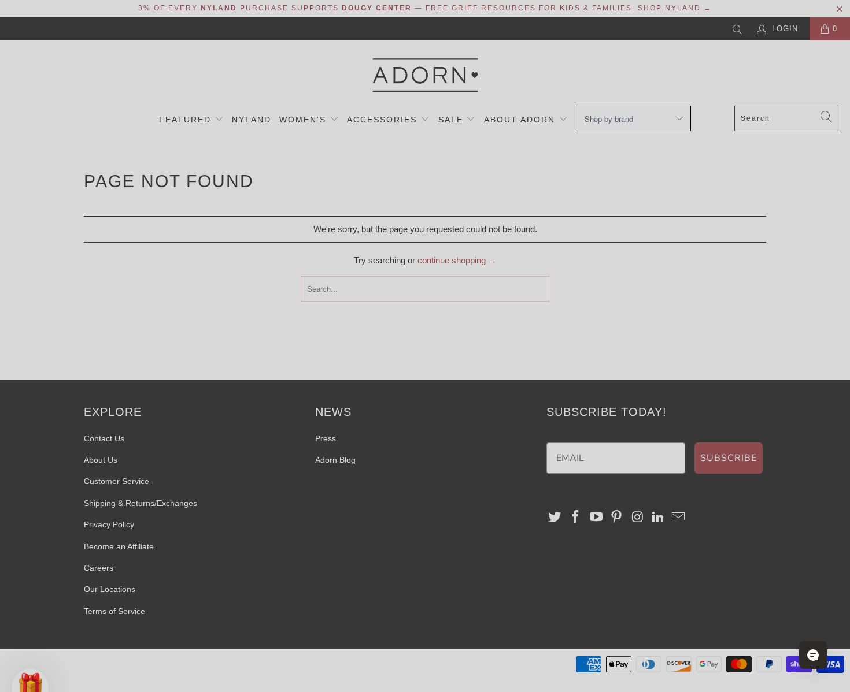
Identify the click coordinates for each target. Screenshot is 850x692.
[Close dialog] (636, 191)
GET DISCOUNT (312, 408)
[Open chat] (813, 655)
